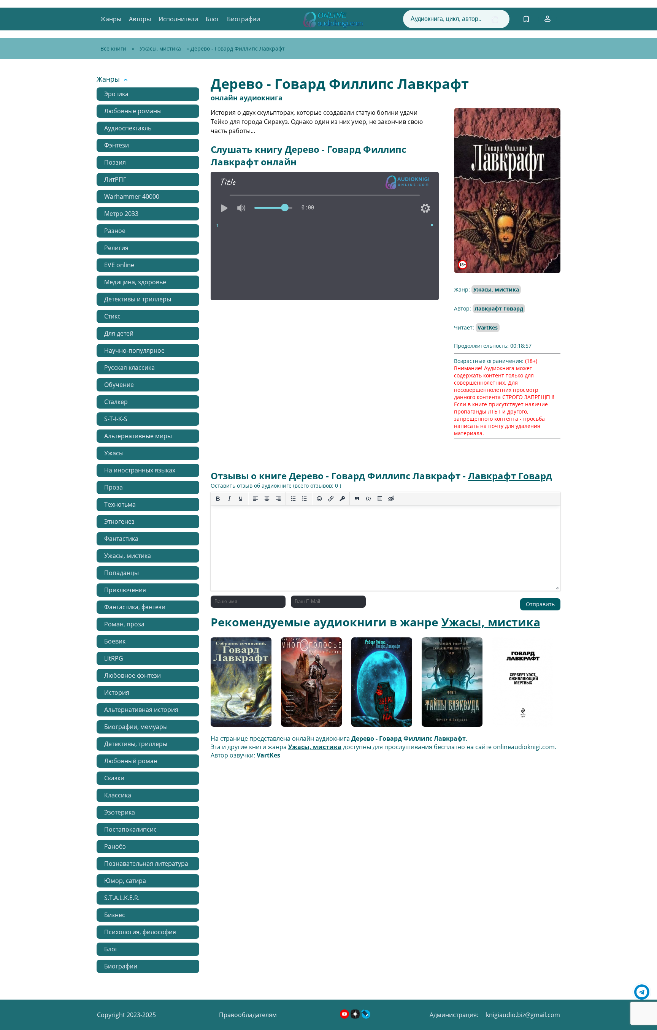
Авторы (140, 19)
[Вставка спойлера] (380, 498)
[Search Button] (495, 19)
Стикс (112, 316)
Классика (117, 795)
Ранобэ (115, 846)
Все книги (113, 48)
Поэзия (115, 162)
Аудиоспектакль (127, 128)
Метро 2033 (121, 213)
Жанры (110, 19)
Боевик (114, 641)
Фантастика (121, 538)
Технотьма (120, 504)
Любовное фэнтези (132, 675)
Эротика (116, 94)
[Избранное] (526, 19)
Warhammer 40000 (131, 196)
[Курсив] (229, 498)
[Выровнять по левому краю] (255, 498)
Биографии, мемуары (136, 727)
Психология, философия (140, 932)
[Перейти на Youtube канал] (345, 1016)
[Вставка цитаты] (357, 498)
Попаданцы (121, 573)
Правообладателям (248, 1015)
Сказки (114, 778)
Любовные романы (133, 111)
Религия (116, 248)
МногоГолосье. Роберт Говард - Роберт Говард (305, 685)
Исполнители (178, 19)
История (116, 692)
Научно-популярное (134, 350)
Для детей (118, 333)
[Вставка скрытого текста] (391, 498)
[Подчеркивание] (240, 498)
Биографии (243, 19)
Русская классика (129, 367)
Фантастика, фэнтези (134, 607)
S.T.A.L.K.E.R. (122, 898)
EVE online (119, 265)
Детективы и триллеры (137, 299)
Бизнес (114, 915)
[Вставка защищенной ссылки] (342, 498)
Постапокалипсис (130, 829)
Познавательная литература (146, 863)
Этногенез (119, 521)
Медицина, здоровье (135, 282)
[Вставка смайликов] (319, 498)
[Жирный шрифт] (218, 498)
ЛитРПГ (115, 179)
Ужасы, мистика (160, 48)
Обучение (119, 384)
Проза (113, 487)
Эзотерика (119, 812)
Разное (114, 231)
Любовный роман (130, 761)
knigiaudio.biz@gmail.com (523, 1015)
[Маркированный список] (293, 498)
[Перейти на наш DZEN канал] (356, 1016)
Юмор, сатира (125, 880)
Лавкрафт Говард (498, 308)
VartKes (488, 327)
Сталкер (116, 402)
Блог (212, 19)
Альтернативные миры (138, 436)
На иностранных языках (139, 470)
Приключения (125, 590)
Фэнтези (116, 145)
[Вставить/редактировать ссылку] (330, 498)
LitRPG (113, 658)
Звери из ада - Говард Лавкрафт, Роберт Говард (378, 685)
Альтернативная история (141, 709)
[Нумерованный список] (304, 498)
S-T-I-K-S (115, 419)
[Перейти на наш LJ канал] (365, 1016)
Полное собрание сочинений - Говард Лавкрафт (240, 685)
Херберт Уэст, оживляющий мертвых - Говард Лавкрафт (519, 685)
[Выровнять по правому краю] (278, 498)
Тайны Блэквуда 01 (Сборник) (450, 684)
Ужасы (114, 453)
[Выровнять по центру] (267, 498)
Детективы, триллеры (135, 744)
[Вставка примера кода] (368, 498)
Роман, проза (124, 624)
